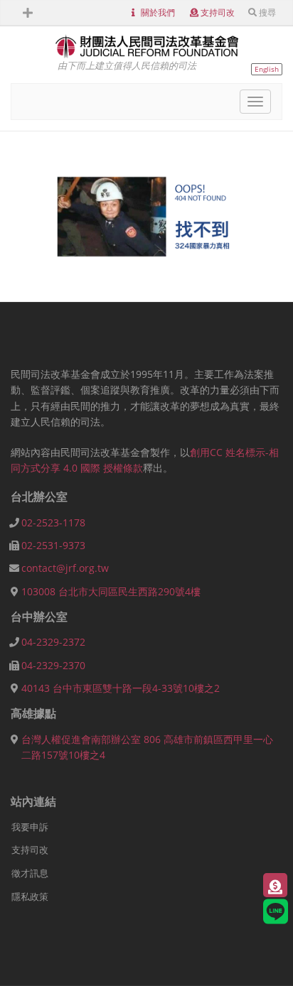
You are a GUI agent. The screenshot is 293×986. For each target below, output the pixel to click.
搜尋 (267, 12)
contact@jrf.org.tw (65, 568)
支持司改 (218, 12)
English (267, 69)
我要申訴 (29, 826)
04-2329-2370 (53, 665)
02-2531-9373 (53, 545)
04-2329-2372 (53, 642)
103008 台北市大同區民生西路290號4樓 (111, 591)
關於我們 (158, 12)
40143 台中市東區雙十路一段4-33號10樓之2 (120, 688)
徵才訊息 (29, 873)
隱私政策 (29, 896)
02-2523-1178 (53, 522)
